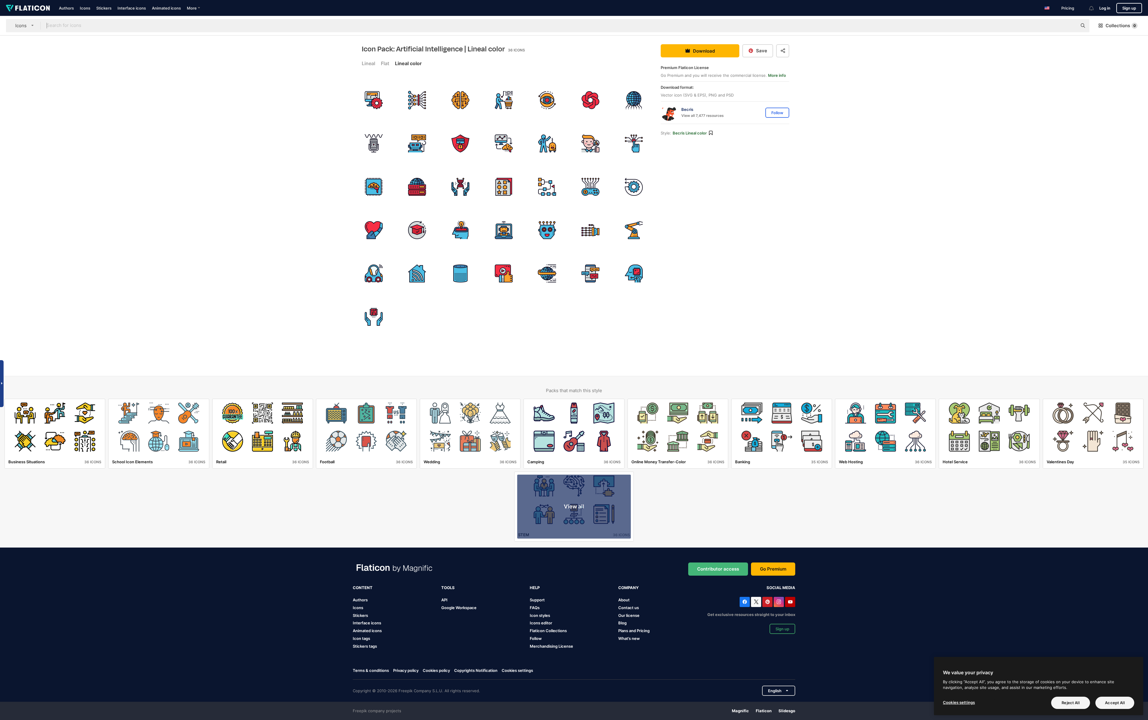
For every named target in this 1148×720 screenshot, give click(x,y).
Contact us (628, 607)
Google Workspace (459, 607)
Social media (781, 587)
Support (537, 599)
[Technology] (633, 100)
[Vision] (547, 100)
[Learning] (417, 230)
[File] (503, 186)
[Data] (417, 186)
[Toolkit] (590, 100)
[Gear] (633, 186)
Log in (1104, 8)
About (624, 599)
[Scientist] (590, 143)
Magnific (740, 710)
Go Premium (773, 569)
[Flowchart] (547, 186)
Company (628, 587)
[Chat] (590, 273)
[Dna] (460, 186)
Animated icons (166, 8)
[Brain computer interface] (503, 143)
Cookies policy (436, 670)
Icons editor (541, 622)
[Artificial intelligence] (460, 100)
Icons (85, 8)
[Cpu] (373, 316)
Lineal (368, 63)
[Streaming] (503, 273)
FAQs (535, 607)
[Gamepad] (590, 186)
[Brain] (373, 186)
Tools (448, 587)
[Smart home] (417, 273)
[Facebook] (745, 602)
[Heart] (373, 230)
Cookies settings (517, 670)
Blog (622, 622)
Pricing (1067, 8)
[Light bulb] (460, 230)
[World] (547, 273)
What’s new (629, 638)
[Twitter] (756, 602)
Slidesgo (786, 710)
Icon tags (361, 638)
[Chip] (633, 143)
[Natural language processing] (373, 143)
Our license (628, 615)
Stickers (104, 8)
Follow (536, 638)
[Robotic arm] (590, 230)
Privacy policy (406, 670)
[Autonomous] (373, 273)
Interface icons (131, 8)
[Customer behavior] (503, 100)
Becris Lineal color (690, 133)
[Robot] (417, 143)
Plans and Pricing (634, 630)
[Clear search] (1069, 25)
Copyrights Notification (475, 670)
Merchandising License (551, 646)
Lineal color (408, 63)
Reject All (1070, 702)
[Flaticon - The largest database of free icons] (28, 8)
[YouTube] (790, 602)
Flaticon (764, 710)
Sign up (1129, 8)
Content (363, 587)
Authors (66, 8)
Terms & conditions (371, 670)
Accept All (1114, 702)
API (444, 599)
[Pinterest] (767, 602)
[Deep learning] (417, 100)
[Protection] (460, 143)
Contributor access (718, 569)
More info (777, 75)
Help (535, 587)
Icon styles (540, 615)
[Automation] (373, 100)
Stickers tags (365, 646)
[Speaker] (460, 273)
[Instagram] (779, 602)
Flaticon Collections (548, 630)
